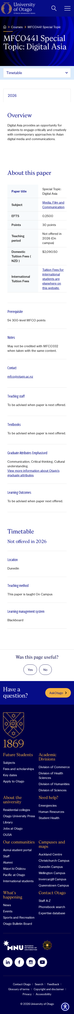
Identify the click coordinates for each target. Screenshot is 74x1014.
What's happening (12, 895)
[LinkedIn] (8, 962)
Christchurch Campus (54, 860)
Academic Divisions (48, 757)
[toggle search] (54, 8)
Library (8, 822)
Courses (17, 27)
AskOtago (56, 692)
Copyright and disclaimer (49, 989)
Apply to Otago (13, 781)
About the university (12, 800)
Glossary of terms (19, 989)
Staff (6, 856)
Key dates (10, 775)
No (45, 669)
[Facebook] (19, 962)
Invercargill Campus (52, 879)
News (7, 905)
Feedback (53, 984)
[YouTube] (42, 962)
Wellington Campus (52, 873)
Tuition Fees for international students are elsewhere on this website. (53, 279)
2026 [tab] (12, 95)
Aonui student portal (17, 850)
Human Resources (51, 811)
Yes (30, 669)
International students (18, 881)
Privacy (27, 994)
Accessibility (43, 994)
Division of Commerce (54, 767)
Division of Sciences (52, 790)
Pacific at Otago (14, 874)
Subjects (9, 762)
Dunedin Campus (51, 866)
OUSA (7, 834)
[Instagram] (31, 962)
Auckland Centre (50, 854)
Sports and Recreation (19, 917)
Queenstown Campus (54, 885)
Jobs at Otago (13, 828)
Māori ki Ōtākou (14, 868)
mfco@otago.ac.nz (20, 376)
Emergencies (48, 805)
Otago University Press (19, 816)
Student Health (49, 817)
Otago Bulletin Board (17, 923)
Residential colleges (16, 809)
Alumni (8, 862)
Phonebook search (52, 906)
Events (7, 911)
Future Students (18, 755)
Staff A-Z (45, 900)
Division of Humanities (54, 784)
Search (39, 984)
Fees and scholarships (18, 768)
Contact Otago (52, 893)
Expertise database (52, 913)
